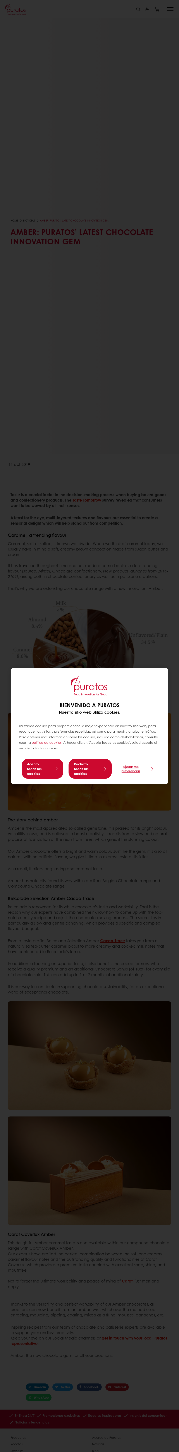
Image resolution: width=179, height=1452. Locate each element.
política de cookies (47, 742)
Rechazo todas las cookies (81, 769)
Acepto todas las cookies (34, 769)
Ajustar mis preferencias (130, 768)
